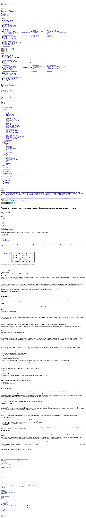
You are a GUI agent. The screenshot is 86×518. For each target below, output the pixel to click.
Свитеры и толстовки (44, 198)
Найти (2, 516)
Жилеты (58, 198)
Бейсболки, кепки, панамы (7, 198)
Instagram (7, 182)
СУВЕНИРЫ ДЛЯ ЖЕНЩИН (57, 193)
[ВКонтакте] (1, 203)
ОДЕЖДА (74, 192)
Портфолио (8, 157)
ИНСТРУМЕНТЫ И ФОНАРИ (23, 193)
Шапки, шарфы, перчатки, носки (67, 198)
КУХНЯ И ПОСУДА (45, 193)
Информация (4, 493)
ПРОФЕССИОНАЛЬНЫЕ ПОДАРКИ (29, 194)
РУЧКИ (70, 192)
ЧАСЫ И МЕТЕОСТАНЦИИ (62, 192)
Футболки (15, 198)
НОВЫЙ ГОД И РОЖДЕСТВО (45, 194)
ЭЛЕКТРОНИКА (14, 192)
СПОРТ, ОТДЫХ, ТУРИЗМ (9, 193)
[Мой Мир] (5, 203)
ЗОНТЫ (66, 193)
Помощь (2, 497)
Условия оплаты (4, 494)
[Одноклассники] (3, 203)
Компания (3, 487)
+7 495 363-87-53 (4, 14)
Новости (3, 490)
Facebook (7, 178)
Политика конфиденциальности (8, 492)
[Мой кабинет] (1, 13)
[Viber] (9, 203)
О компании (9, 146)
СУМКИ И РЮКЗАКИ (35, 193)
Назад (7, 112)
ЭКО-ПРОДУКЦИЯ (5, 192)
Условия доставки (5, 496)
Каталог (8, 113)
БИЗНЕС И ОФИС (38, 192)
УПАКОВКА (67, 194)
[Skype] (12, 203)
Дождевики (27, 198)
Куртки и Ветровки (34, 198)
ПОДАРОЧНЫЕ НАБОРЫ (49, 192)
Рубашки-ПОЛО (53, 198)
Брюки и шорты (21, 198)
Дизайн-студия (4, 491)
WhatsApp (7, 183)
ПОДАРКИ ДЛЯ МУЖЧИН (14, 194)
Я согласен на (13, 464)
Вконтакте (7, 180)
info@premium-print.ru (7, 176)
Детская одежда (7, 199)
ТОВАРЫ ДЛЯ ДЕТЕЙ (58, 194)
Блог (2, 498)
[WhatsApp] (11, 203)
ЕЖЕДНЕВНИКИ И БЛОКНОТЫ (26, 192)
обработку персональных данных (16, 464)
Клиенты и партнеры (5, 499)
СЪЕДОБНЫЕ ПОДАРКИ (74, 193)
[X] (7, 203)
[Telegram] (14, 203)
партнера (78, 426)
